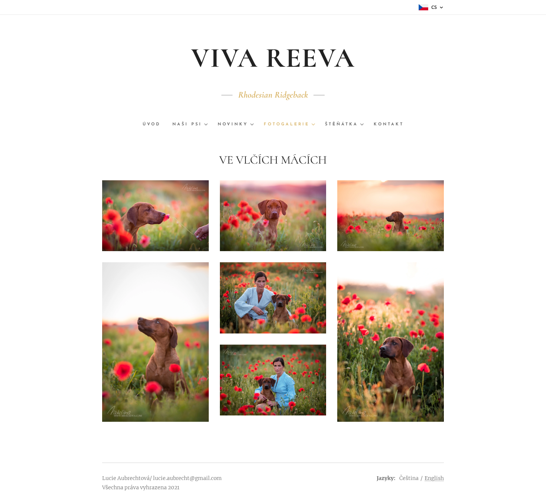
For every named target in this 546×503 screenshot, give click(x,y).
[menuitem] (154, 124)
